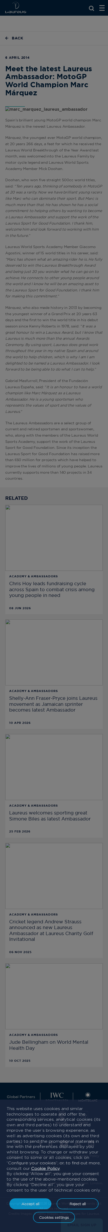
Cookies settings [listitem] (54, 1217)
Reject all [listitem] (78, 1204)
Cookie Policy (45, 1168)
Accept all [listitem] (30, 1204)
